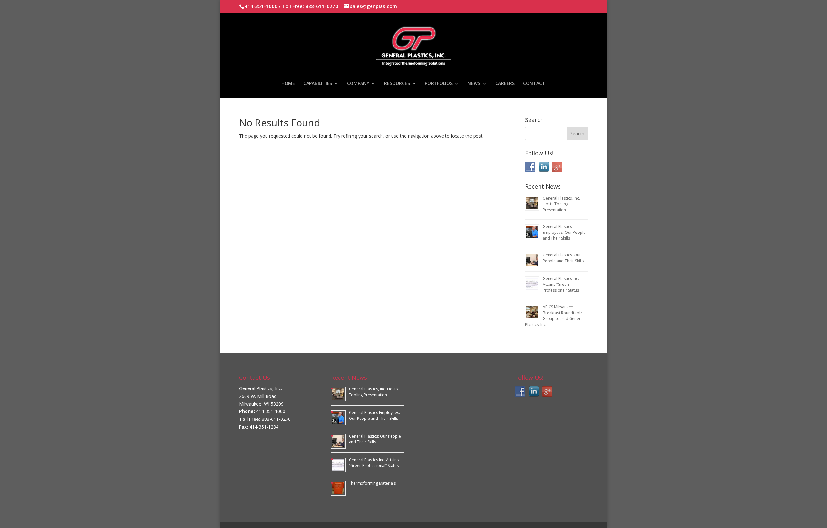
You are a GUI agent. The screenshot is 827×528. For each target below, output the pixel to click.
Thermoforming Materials (372, 483)
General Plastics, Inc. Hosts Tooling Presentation (561, 203)
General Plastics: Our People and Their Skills (563, 258)
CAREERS (505, 83)
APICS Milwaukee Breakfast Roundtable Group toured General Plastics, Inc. (554, 315)
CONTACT (534, 83)
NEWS (473, 83)
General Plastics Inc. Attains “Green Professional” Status (561, 284)
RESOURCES (397, 83)
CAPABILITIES (317, 83)
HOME (288, 83)
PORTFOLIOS (439, 83)
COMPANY (358, 83)
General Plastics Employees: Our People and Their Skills (564, 232)
